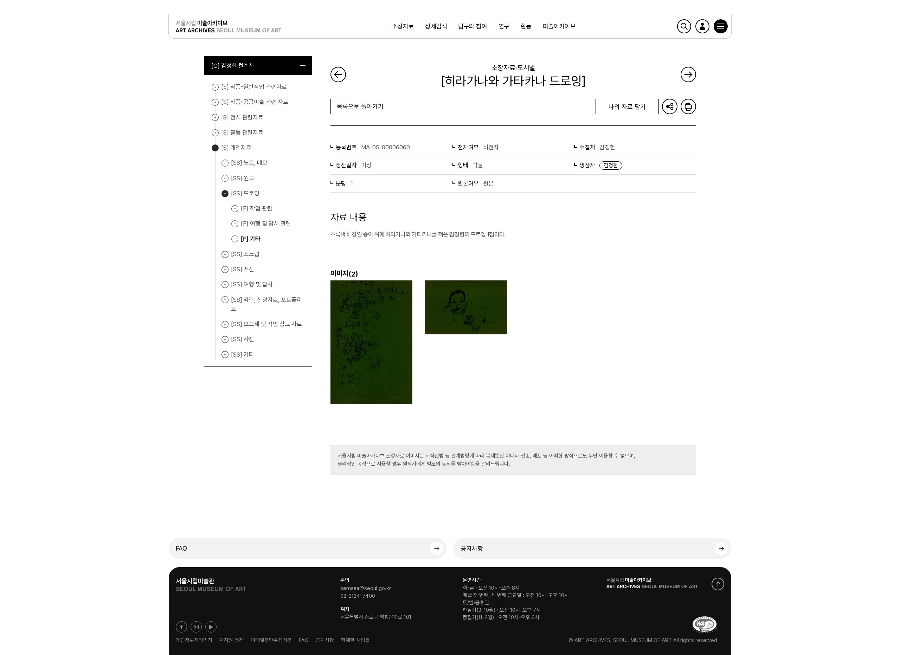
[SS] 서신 (242, 269)
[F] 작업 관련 (256, 208)
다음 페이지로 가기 (688, 74)
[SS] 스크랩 (225, 254)
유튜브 (211, 627)
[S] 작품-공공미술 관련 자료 (215, 102)
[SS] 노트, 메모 (249, 162)
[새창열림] (211, 582)
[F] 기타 (251, 238)
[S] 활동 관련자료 (215, 133)
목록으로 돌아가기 (360, 106)
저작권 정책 (231, 640)
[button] (721, 26)
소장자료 (403, 26)
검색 (684, 26)
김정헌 (611, 165)
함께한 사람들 (355, 640)
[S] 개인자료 (215, 148)
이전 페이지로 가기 (338, 74)
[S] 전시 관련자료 (215, 118)
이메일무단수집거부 (271, 640)
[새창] (704, 625)
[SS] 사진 (225, 339)
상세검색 (436, 26)
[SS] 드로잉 (225, 193)
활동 (526, 26)
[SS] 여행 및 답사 (225, 284)
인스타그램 (196, 627)
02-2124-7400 (357, 595)
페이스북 (181, 627)
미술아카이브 (559, 26)
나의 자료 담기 (627, 106)
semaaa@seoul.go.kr (365, 588)
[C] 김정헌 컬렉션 (232, 65)
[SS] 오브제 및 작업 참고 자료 (266, 324)
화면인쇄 (688, 106)
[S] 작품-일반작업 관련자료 (215, 87)
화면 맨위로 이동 (718, 584)
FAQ (181, 548)
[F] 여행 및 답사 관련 (266, 223)
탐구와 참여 (472, 26)
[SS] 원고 (225, 178)
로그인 (702, 26)
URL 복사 (669, 106)
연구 (504, 26)
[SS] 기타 (242, 354)
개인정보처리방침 (194, 640)
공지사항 (472, 548)
